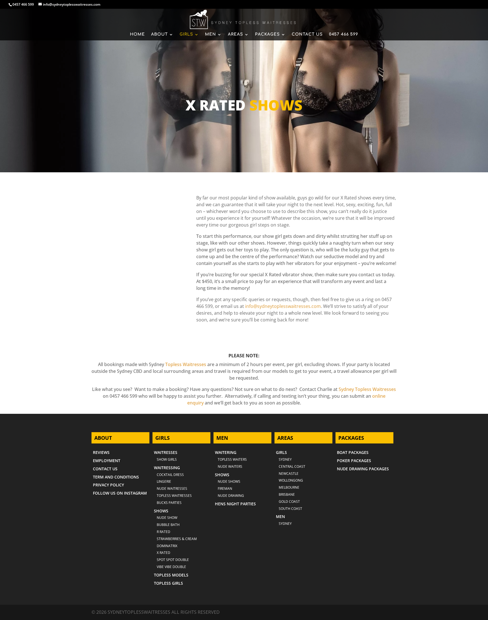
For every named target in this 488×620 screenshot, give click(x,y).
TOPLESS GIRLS (168, 583)
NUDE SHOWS (229, 481)
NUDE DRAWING (231, 495)
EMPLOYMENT (106, 460)
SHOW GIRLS (167, 459)
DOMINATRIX (167, 545)
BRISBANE (287, 494)
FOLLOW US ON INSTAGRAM (120, 493)
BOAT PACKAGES (353, 452)
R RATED (163, 531)
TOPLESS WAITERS (232, 459)
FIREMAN (225, 488)
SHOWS (161, 511)
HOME (137, 34)
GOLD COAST (289, 501)
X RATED (163, 552)
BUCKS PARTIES (169, 502)
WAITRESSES (165, 452)
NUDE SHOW (167, 517)
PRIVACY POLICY (108, 485)
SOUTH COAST (290, 508)
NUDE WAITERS (230, 466)
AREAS (235, 34)
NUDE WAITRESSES (172, 488)
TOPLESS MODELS (171, 575)
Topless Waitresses (185, 364)
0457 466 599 (23, 4)
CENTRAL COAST (292, 466)
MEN (210, 34)
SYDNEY (285, 523)
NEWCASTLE (289, 473)
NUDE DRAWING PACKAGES (363, 468)
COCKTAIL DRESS (170, 474)
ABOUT (159, 34)
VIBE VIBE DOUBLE (171, 566)
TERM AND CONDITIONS (116, 477)
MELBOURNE (289, 487)
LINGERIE (164, 481)
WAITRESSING (167, 467)
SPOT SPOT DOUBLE (173, 559)
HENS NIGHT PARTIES (235, 503)
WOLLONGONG (291, 480)
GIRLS (186, 34)
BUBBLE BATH (168, 524)
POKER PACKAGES (354, 460)
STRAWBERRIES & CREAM (177, 538)
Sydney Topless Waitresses (367, 389)
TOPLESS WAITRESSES (174, 495)
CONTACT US (307, 34)
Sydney (285, 459)
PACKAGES (267, 34)
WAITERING (225, 452)
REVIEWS (101, 452)
